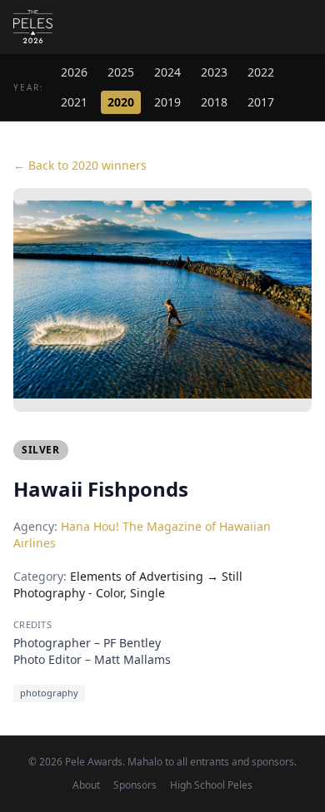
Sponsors (135, 785)
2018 (214, 102)
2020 (121, 102)
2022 (261, 72)
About (86, 785)
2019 (167, 102)
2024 (167, 72)
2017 (261, 102)
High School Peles (211, 785)
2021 (74, 102)
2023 (214, 72)
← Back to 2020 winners (80, 165)
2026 (74, 72)
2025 (121, 72)
